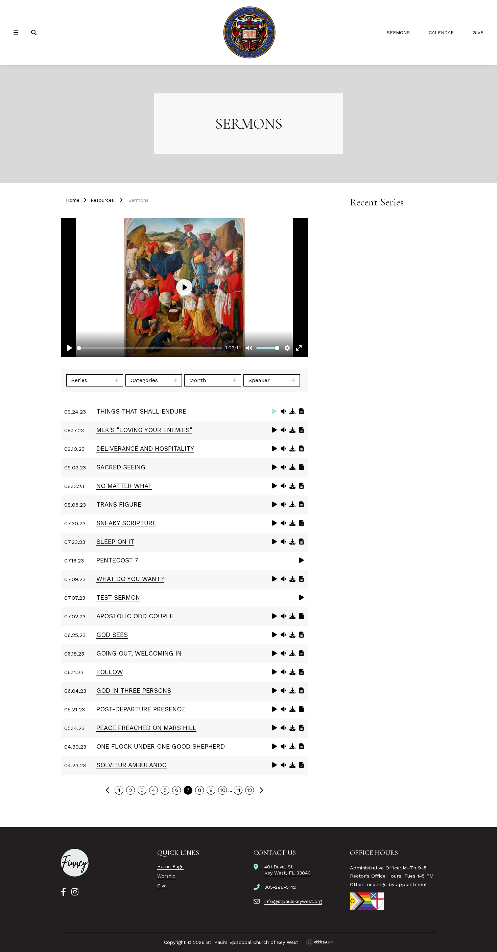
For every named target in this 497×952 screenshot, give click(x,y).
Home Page (170, 866)
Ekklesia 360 (319, 942)
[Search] (34, 33)
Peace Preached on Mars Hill (146, 727)
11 (238, 790)
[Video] (274, 411)
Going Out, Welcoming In (139, 653)
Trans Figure (118, 504)
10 (223, 790)
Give (478, 32)
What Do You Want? (130, 578)
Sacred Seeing (120, 467)
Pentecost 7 (117, 560)
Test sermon (118, 597)
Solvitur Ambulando (131, 765)
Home (72, 200)
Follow (109, 672)
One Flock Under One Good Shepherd (160, 746)
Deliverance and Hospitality (145, 448)
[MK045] (76, 863)
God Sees (112, 634)
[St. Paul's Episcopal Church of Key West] (248, 32)
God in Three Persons (133, 690)
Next (261, 790)
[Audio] (283, 411)
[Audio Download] (292, 411)
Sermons (398, 32)
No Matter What (124, 485)
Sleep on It (115, 541)
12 (249, 790)
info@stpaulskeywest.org (293, 901)
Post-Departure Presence (140, 709)
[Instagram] (74, 892)
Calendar (441, 32)
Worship (166, 876)
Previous (107, 790)
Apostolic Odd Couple (134, 616)
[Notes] (301, 411)
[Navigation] (17, 33)
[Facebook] (63, 892)
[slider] (149, 348)
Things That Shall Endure (141, 411)
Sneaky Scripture (126, 523)
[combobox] (94, 380)
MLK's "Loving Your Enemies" (144, 430)
